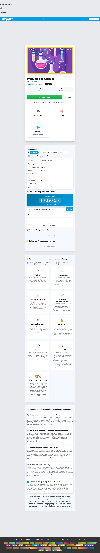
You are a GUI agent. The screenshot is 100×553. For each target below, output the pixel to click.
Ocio (69, 547)
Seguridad (27, 545)
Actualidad (43, 545)
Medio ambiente (92, 542)
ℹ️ (34, 152)
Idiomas (52, 542)
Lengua (67, 542)
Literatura (73, 542)
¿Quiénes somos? (38, 539)
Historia (46, 542)
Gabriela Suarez (33, 81)
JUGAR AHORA (44, 97)
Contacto (49, 539)
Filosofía (41, 547)
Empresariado (24, 547)
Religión (41, 550)
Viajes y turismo (57, 550)
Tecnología (35, 545)
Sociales (48, 550)
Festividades (33, 547)
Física (32, 542)
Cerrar (2, 7)
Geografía (38, 542)
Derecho (9, 547)
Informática (59, 542)
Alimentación (52, 545)
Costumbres (79, 545)
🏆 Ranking (68, 97)
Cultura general (89, 545)
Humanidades (56, 547)
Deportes (25, 542)
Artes (6, 542)
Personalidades (83, 547)
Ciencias (19, 542)
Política (91, 547)
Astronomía (61, 545)
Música (8, 545)
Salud (20, 545)
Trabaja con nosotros (62, 539)
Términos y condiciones (22, 539)
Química (15, 545)
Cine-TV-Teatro (70, 545)
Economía (16, 547)
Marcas (63, 547)
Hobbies (48, 547)
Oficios (74, 547)
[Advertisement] (50, 32)
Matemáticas (82, 542)
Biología (12, 542)
